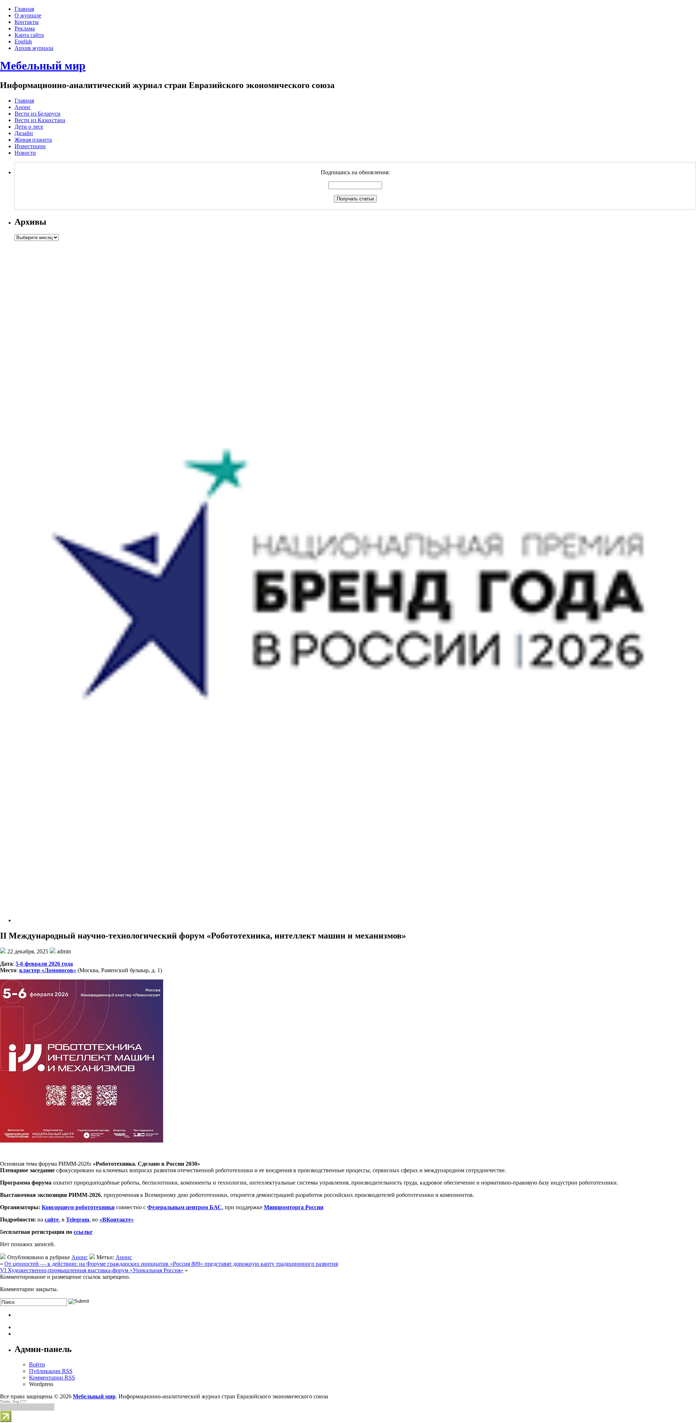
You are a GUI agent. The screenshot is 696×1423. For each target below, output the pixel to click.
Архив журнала (33, 48)
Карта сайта (29, 35)
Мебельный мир (43, 65)
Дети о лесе (28, 127)
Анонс (22, 107)
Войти (37, 1364)
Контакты (26, 22)
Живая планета (33, 140)
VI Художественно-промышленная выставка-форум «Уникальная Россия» (91, 1270)
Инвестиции (30, 146)
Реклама (24, 28)
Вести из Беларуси (37, 114)
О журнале (27, 15)
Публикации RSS (50, 1371)
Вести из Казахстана (39, 120)
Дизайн (23, 133)
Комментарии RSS (52, 1377)
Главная (24, 9)
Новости (25, 153)
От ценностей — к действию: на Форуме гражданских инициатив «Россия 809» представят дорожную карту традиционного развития (171, 1264)
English (23, 41)
